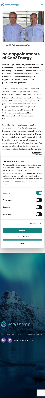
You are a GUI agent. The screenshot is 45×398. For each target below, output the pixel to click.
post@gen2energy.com (23, 340)
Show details (32, 223)
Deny (22, 243)
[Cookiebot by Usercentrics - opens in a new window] (32, 153)
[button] (42, 4)
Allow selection (22, 237)
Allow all (22, 230)
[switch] (39, 200)
